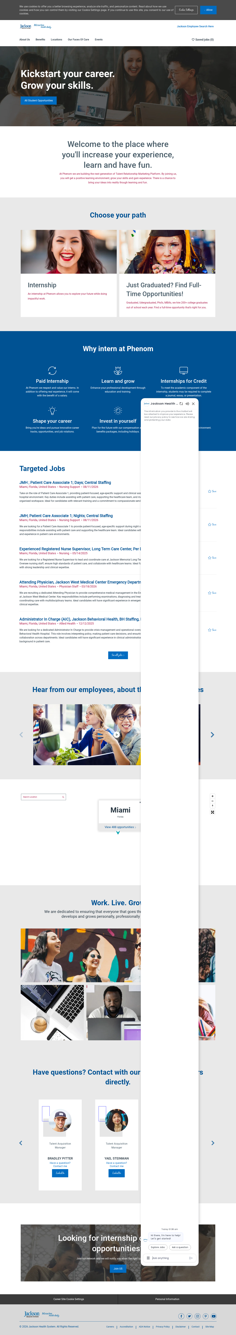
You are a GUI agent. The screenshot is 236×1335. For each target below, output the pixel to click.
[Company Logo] (35, 26)
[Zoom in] (212, 796)
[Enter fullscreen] (212, 812)
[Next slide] (212, 1143)
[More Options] (148, 1258)
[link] (39, 100)
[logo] (41, 1314)
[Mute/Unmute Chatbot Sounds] (187, 403)
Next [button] (212, 734)
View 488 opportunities (119, 827)
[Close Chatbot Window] (193, 403)
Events (99, 39)
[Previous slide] (20, 1143)
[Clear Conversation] (181, 403)
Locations (56, 39)
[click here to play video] (117, 735)
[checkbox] (212, 491)
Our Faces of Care (78, 39)
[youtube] (214, 1316)
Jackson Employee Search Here (195, 26)
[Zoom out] (212, 801)
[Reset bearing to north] (212, 805)
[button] (186, 10)
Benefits (40, 39)
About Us (24, 39)
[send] (191, 1258)
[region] (170, 830)
